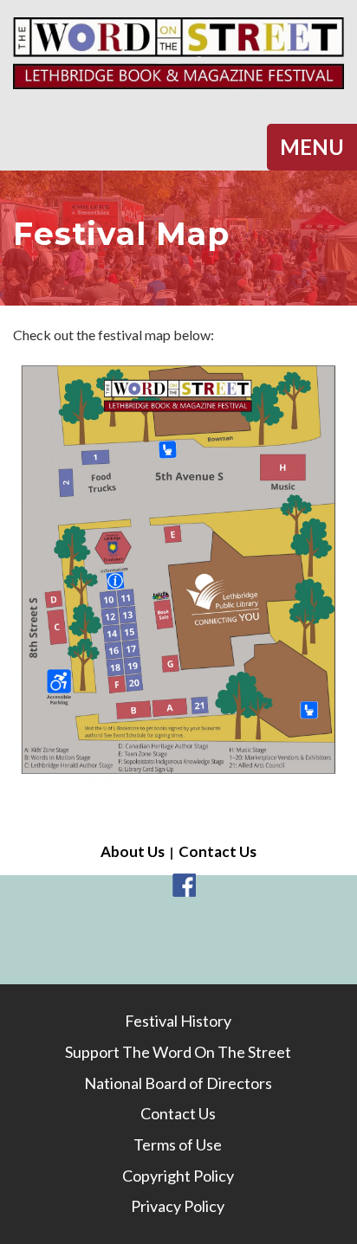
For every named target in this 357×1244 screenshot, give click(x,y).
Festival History (178, 1020)
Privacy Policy (177, 1205)
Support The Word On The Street (178, 1051)
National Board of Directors (178, 1083)
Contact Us (217, 851)
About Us (133, 851)
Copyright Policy (178, 1175)
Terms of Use (177, 1144)
